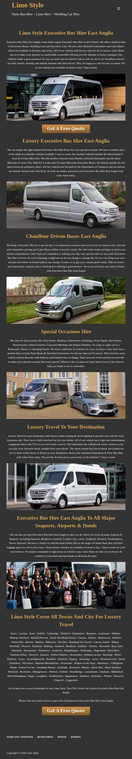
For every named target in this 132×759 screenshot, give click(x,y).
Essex (14, 633)
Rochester (25, 671)
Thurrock (118, 676)
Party (110, 453)
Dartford (11, 659)
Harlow (92, 637)
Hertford (65, 633)
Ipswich (44, 654)
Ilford (118, 654)
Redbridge (86, 650)
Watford (53, 671)
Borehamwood (108, 659)
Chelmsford (78, 633)
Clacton (82, 637)
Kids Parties (49, 340)
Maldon (39, 642)
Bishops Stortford (19, 637)
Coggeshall (71, 680)
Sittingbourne (40, 671)
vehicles (80, 349)
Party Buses (37, 353)
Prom (97, 340)
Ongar (31, 676)
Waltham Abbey (18, 654)
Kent (32, 633)
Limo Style (28, 5)
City (74, 539)
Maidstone (103, 663)
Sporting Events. (41, 349)
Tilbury (115, 642)
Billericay (51, 642)
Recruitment (45, 737)
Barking (48, 646)
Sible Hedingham (16, 676)
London (23, 633)
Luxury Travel (16, 436)
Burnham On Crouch (80, 642)
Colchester (104, 633)
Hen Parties (115, 340)
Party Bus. (107, 543)
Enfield (64, 671)
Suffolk (41, 633)
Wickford (13, 671)
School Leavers (37, 344)
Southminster (56, 676)
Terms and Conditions (20, 737)
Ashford (116, 637)
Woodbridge (76, 671)
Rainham (37, 646)
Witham (116, 633)
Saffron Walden (59, 654)
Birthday (62, 340)
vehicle (90, 440)
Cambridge (53, 633)
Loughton (42, 676)
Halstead (62, 659)
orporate (52, 344)
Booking (76, 737)
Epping (73, 659)
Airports (115, 534)
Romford (71, 646)
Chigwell (58, 680)
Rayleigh (108, 654)
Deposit (62, 737)
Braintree (91, 633)
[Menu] (118, 8)
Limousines (63, 353)
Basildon (51, 659)
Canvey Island (101, 642)
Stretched (52, 353)
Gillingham (117, 663)
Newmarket (76, 654)
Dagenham (100, 650)
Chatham (104, 671)
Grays (21, 659)
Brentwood (104, 637)
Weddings (87, 340)
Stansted (35, 539)
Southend (91, 539)
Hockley (62, 642)
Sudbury (82, 646)
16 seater (97, 543)
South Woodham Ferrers (63, 637)
